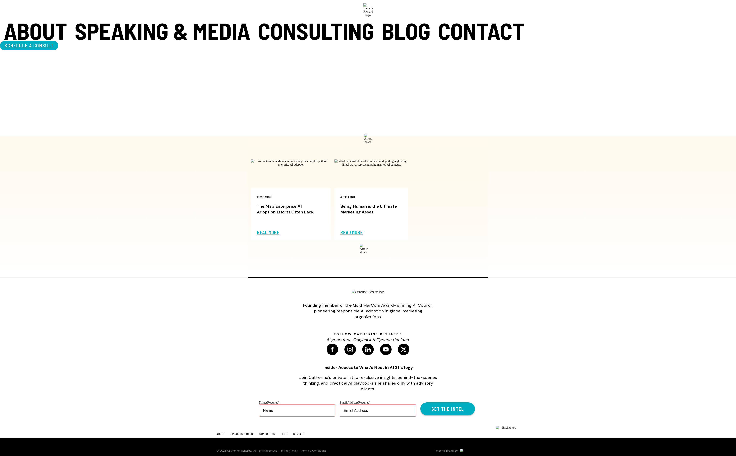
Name (269, 402)
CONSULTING (316, 30)
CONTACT (481, 30)
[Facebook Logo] (332, 349)
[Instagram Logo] (350, 349)
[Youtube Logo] (386, 349)
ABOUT (35, 30)
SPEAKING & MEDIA (162, 30)
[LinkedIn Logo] (368, 349)
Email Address (355, 402)
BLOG (406, 30)
